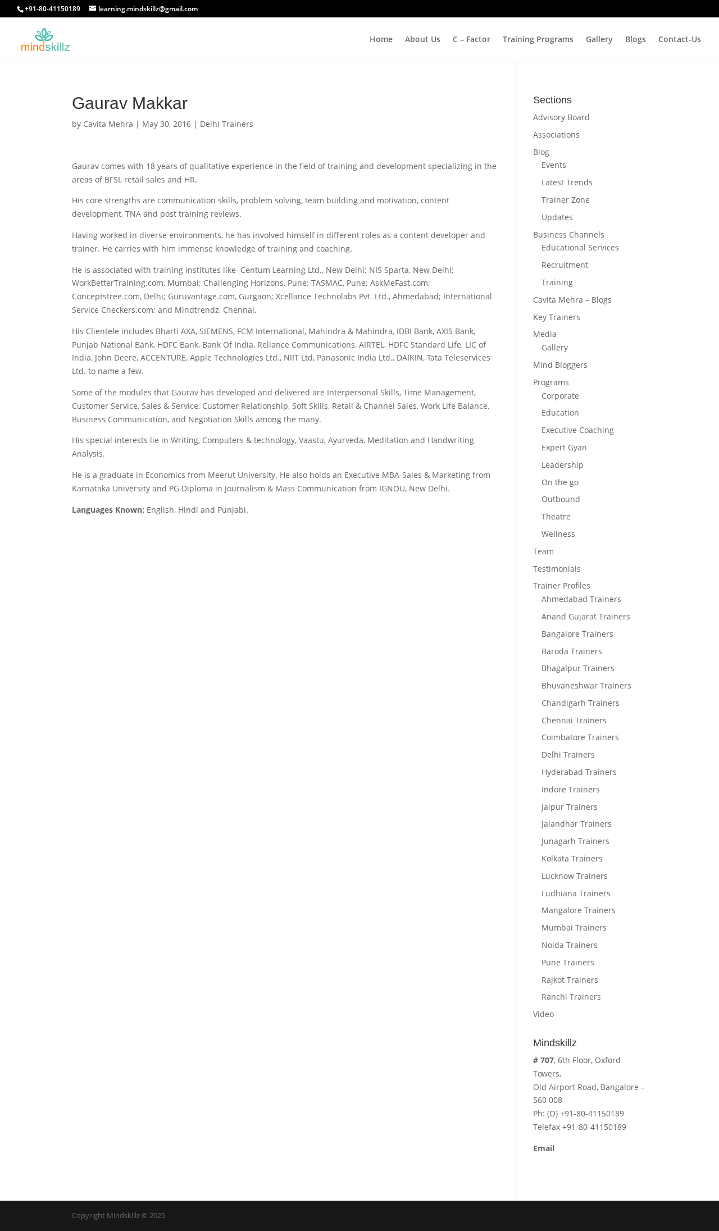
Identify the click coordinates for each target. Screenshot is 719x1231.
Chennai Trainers (574, 720)
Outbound (560, 499)
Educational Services (580, 247)
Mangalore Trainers (578, 910)
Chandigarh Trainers (580, 702)
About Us (422, 39)
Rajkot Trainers (569, 979)
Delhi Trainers (226, 123)
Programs (551, 382)
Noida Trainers (569, 945)
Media (545, 334)
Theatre (556, 516)
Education (560, 412)
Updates (557, 217)
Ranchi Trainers (571, 996)
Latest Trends (567, 182)
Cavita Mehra (108, 123)
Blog (541, 152)
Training (557, 282)
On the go (560, 482)
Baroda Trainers (571, 651)
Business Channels (568, 234)
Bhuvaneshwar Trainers (586, 685)
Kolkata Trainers (572, 858)
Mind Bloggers (560, 364)
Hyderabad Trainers (579, 772)
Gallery (599, 39)
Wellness (558, 533)
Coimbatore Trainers (580, 737)
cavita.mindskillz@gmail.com (587, 1161)
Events (553, 164)
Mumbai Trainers (574, 927)
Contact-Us (679, 39)
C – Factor (471, 39)
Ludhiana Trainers (576, 893)
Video (543, 1014)
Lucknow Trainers (574, 875)
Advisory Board (561, 117)
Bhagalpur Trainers (578, 668)
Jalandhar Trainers (576, 823)
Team (543, 551)
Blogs (635, 39)
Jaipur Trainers (569, 806)
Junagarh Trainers (575, 841)
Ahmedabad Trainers (581, 599)
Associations (556, 134)
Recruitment (564, 264)
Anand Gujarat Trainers (585, 616)
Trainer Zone (565, 199)
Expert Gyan (564, 447)
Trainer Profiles (561, 585)
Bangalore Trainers (577, 633)
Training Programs (538, 39)
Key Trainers (556, 317)
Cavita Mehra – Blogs (572, 299)
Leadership (562, 464)
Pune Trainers (567, 962)
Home (381, 39)
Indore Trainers (570, 789)
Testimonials (557, 568)
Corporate (560, 395)
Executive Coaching (577, 430)
